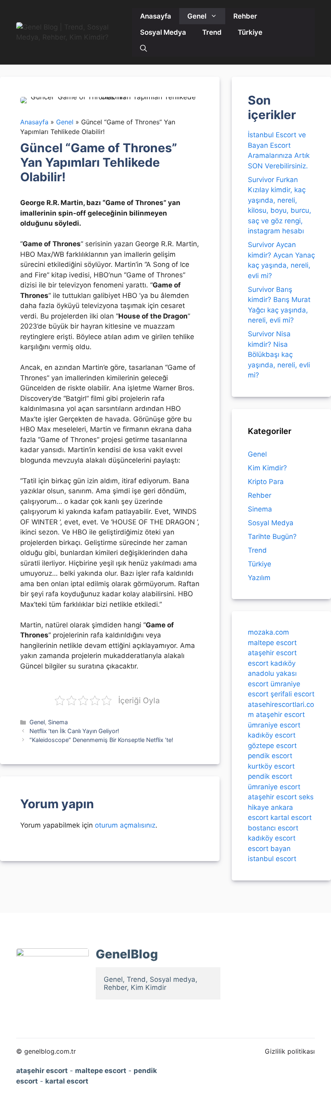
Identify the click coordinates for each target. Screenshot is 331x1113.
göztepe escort (272, 746)
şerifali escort (292, 694)
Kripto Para (266, 482)
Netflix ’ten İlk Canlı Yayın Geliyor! (74, 730)
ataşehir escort (272, 653)
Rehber (245, 16)
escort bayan (269, 849)
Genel (196, 16)
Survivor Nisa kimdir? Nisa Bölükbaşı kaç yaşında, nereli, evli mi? (279, 354)
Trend (212, 32)
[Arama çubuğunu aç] (143, 48)
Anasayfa (155, 16)
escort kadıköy (271, 663)
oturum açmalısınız (125, 825)
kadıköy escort (271, 735)
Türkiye (250, 32)
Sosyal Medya (163, 32)
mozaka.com (268, 632)
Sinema (58, 722)
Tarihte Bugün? (272, 536)
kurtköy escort (271, 766)
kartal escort (291, 817)
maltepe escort (272, 643)
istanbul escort (272, 859)
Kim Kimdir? (267, 468)
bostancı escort (273, 828)
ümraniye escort (274, 725)
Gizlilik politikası (290, 1051)
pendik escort (270, 756)
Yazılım (259, 578)
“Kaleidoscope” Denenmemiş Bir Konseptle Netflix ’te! (101, 739)
